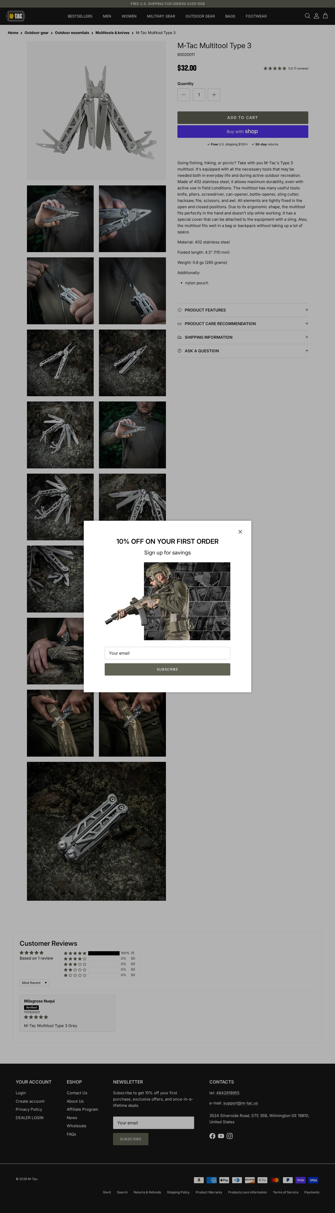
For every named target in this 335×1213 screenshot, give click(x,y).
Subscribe (167, 669)
